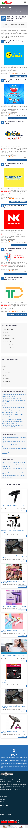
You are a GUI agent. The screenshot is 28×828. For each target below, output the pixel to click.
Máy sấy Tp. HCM (7, 351)
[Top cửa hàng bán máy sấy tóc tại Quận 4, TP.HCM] (14, 697)
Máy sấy (24, 8)
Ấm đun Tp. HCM (6, 332)
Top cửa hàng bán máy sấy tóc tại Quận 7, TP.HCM (13, 506)
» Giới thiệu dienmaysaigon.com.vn (17, 160)
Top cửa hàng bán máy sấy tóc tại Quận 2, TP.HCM (13, 656)
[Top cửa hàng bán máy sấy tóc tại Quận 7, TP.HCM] (14, 496)
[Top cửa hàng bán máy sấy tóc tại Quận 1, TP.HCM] (14, 621)
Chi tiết (22, 510)
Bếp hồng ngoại (6, 372)
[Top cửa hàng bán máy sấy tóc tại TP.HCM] (14, 597)
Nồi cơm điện (6, 363)
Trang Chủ (3, 8)
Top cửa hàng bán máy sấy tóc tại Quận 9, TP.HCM (14, 556)
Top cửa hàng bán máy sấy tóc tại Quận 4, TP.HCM (13, 707)
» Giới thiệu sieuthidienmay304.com (17, 314)
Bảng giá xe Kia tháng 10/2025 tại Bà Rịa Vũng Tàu (14, 462)
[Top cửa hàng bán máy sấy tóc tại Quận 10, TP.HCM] (14, 572)
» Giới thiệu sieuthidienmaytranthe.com (15, 273)
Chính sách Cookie (4, 809)
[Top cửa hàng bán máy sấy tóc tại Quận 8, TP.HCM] (14, 521)
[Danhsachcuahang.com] (6, 2)
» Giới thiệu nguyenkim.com (19, 245)
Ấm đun (4, 366)
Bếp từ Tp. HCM (6, 335)
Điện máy (9, 8)
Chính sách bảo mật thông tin (7, 807)
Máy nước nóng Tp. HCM (8, 347)
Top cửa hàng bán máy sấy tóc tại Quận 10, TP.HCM (13, 582)
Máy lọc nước (6, 378)
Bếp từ (4, 369)
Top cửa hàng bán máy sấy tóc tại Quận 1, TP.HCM (13, 631)
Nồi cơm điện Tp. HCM (8, 329)
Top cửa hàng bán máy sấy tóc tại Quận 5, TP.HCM (13, 732)
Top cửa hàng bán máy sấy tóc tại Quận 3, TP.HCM (13, 681)
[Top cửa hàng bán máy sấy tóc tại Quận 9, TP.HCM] (14, 547)
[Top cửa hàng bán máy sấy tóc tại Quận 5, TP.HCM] (14, 722)
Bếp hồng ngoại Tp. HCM (8, 338)
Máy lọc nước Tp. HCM (8, 344)
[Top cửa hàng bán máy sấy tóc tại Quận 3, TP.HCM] (14, 671)
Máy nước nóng (6, 381)
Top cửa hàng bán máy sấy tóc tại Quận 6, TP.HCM (13, 11)
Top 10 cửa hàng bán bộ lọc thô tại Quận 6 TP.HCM (14, 398)
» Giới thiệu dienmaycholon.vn (18, 201)
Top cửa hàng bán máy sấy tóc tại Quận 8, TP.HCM (14, 531)
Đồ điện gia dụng (16, 8)
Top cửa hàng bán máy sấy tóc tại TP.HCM (13, 606)
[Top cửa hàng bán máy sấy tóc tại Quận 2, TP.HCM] (14, 646)
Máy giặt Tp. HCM (7, 341)
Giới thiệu (2, 799)
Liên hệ (2, 801)
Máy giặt (4, 375)
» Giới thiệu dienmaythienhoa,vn (17, 118)
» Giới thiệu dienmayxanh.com (18, 76)
